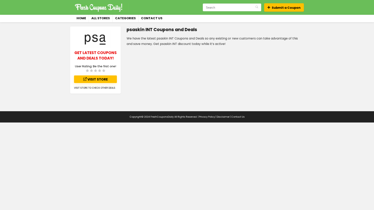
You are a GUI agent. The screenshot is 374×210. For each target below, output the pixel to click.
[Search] (256, 7)
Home (81, 18)
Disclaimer (223, 116)
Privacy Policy (207, 116)
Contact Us (151, 18)
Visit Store (97, 79)
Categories (125, 18)
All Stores (100, 18)
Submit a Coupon (286, 7)
